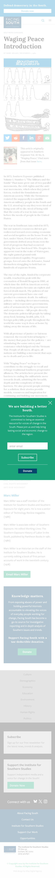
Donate (27, 471)
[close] (50, 403)
